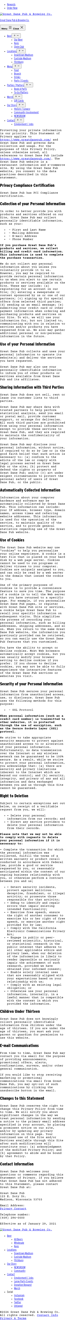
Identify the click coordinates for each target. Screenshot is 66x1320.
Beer (9, 36)
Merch (10, 97)
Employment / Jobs (23, 124)
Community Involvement (26, 112)
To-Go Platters (21, 92)
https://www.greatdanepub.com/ (25, 139)
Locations (12, 51)
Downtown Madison (23, 55)
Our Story (12, 105)
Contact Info (47, 1315)
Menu (9, 66)
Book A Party (20, 89)
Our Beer (18, 39)
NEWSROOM (19, 116)
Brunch (17, 73)
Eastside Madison (22, 58)
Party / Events (21, 80)
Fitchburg (18, 62)
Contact (11, 120)
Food (16, 70)
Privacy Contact (13, 1208)
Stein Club (19, 46)
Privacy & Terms (13, 1318)
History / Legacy (22, 109)
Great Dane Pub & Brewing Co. (14, 20)
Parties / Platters (15, 85)
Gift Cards (19, 100)
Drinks (17, 77)
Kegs (16, 43)
